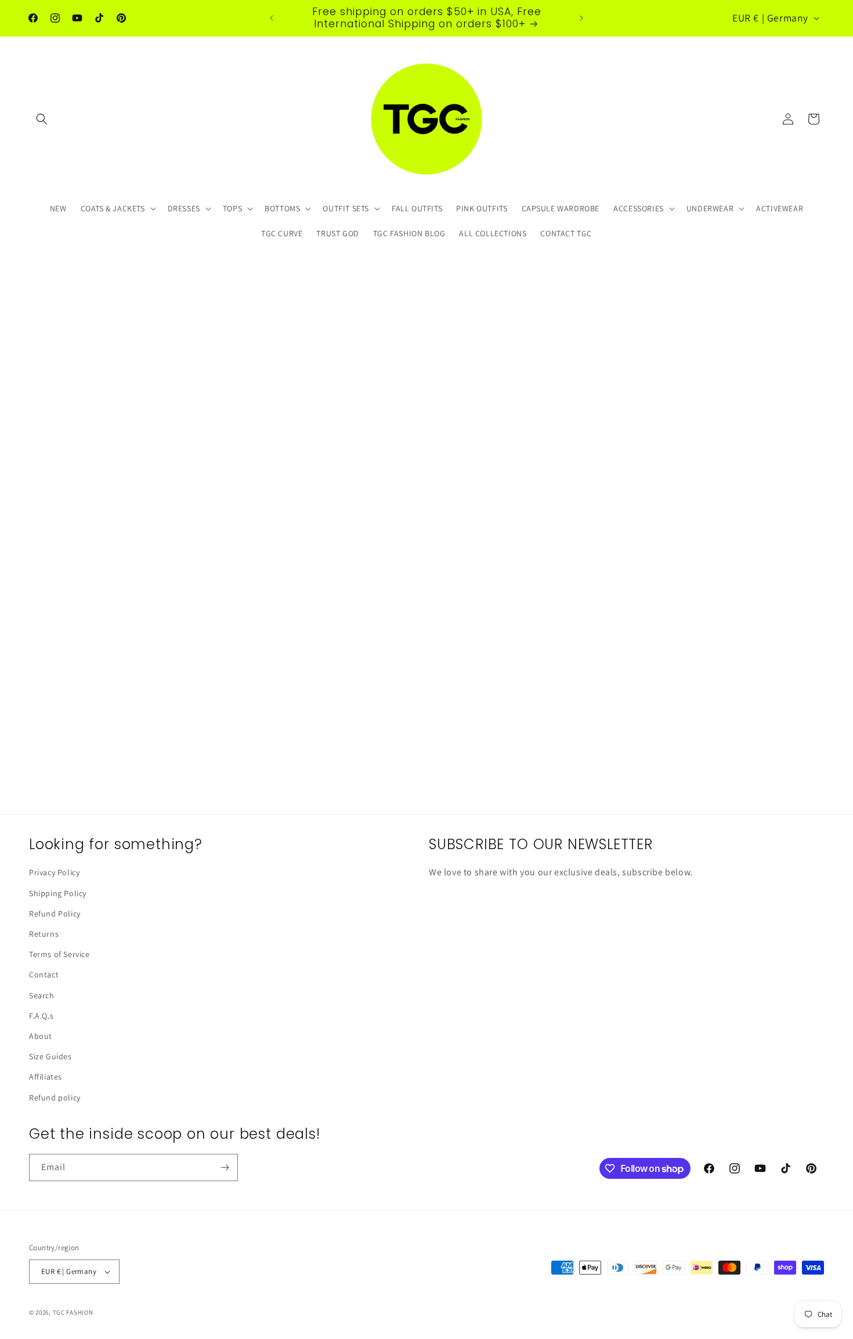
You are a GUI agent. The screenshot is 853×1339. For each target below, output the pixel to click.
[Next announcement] (581, 18)
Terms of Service (59, 954)
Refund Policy (55, 913)
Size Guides (50, 1056)
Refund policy (55, 1097)
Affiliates (45, 1076)
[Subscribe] (224, 1167)
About (40, 1036)
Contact (44, 974)
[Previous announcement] (271, 18)
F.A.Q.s (41, 1015)
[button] (42, 119)
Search (42, 995)
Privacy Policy (54, 872)
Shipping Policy (57, 893)
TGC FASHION (73, 1312)
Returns (44, 934)
